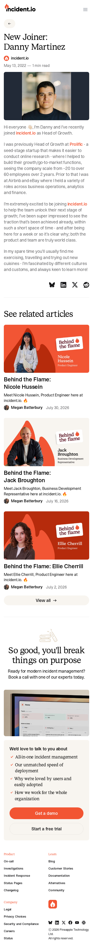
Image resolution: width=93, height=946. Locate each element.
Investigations (13, 868)
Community (56, 890)
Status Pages (13, 883)
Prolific (76, 144)
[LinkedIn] (63, 285)
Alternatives (56, 883)
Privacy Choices (15, 916)
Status (8, 938)
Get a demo (46, 813)
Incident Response (17, 875)
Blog (51, 861)
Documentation (59, 875)
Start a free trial (46, 829)
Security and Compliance (21, 924)
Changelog (11, 890)
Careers (9, 931)
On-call (9, 861)
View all (43, 600)
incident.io (20, 58)
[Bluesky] (52, 285)
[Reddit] (86, 285)
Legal (7, 909)
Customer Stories (60, 868)
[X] (75, 285)
